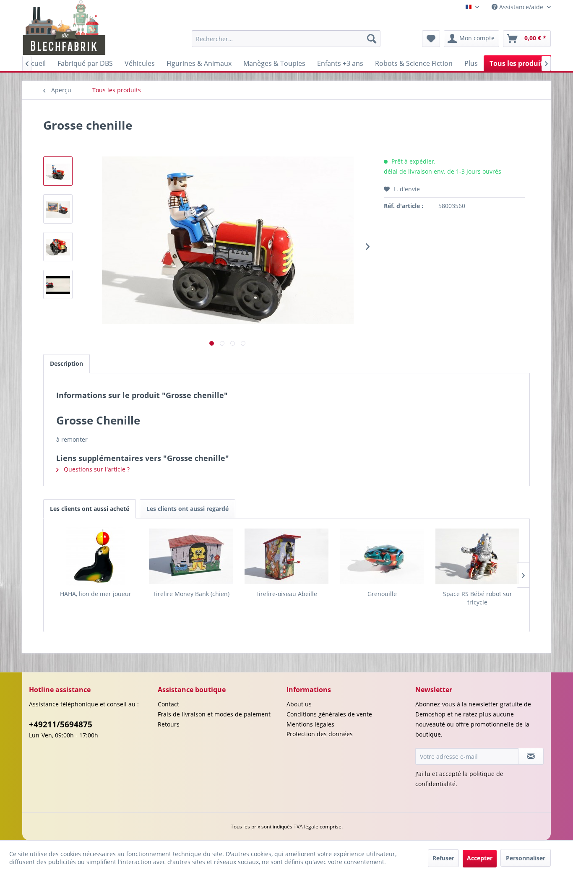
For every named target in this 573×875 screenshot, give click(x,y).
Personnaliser (525, 858)
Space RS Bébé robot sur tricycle (477, 598)
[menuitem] (286, 38)
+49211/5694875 (60, 724)
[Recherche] (371, 38)
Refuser (443, 858)
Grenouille (382, 594)
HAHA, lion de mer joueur (95, 594)
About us (299, 704)
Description (66, 363)
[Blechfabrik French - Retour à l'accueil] (64, 27)
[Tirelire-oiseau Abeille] (286, 556)
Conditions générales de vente (329, 714)
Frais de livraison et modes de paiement (214, 714)
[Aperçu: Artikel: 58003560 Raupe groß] (58, 284)
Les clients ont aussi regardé (187, 509)
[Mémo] (431, 38)
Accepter (479, 858)
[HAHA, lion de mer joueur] (95, 556)
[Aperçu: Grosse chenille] (58, 171)
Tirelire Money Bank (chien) (191, 594)
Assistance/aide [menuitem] (521, 7)
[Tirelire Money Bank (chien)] (191, 556)
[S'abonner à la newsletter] (531, 756)
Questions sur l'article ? (96, 469)
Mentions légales (310, 724)
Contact (168, 704)
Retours (169, 724)
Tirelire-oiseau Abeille (286, 594)
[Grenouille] (382, 556)
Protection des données (319, 734)
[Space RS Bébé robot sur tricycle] (477, 556)
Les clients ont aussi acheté (89, 509)
